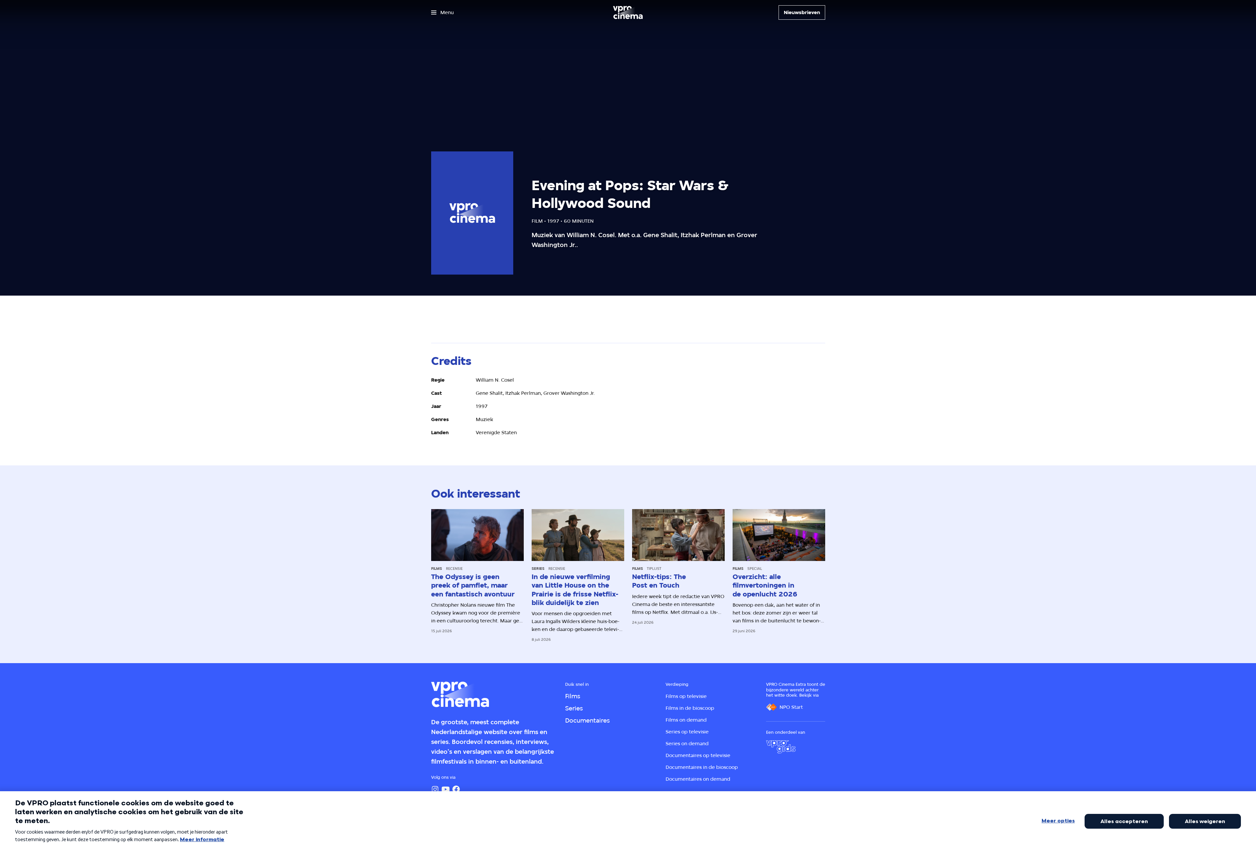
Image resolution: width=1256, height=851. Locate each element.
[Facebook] (456, 789)
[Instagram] (435, 789)
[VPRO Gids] (781, 746)
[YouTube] (446, 789)
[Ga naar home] (628, 12)
